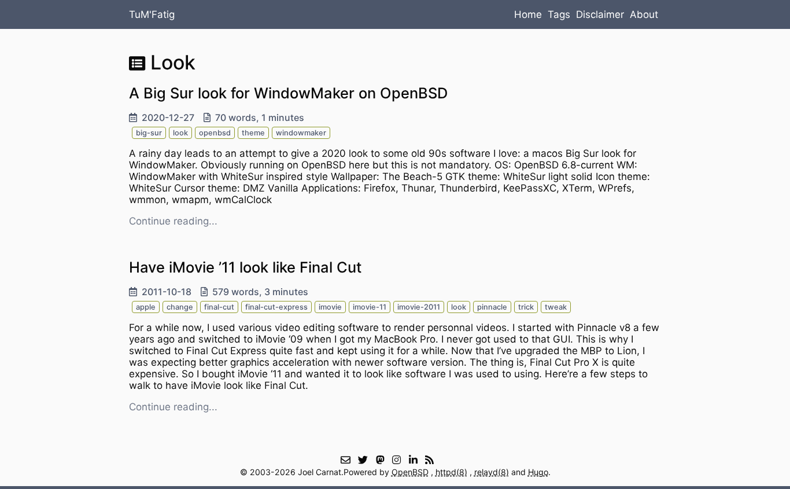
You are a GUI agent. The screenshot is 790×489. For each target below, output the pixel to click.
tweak (556, 307)
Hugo (538, 472)
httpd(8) (451, 472)
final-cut (219, 307)
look (180, 132)
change (180, 307)
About (644, 14)
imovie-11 (369, 307)
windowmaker (301, 132)
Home (528, 14)
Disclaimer (600, 14)
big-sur (149, 132)
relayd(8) (491, 472)
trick (526, 307)
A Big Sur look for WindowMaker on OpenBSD (288, 93)
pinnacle (492, 307)
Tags (559, 14)
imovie (330, 307)
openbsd (215, 132)
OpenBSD (410, 472)
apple (146, 307)
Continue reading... (173, 221)
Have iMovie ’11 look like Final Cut (245, 267)
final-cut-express (276, 307)
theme (253, 132)
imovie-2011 (418, 307)
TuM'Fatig (152, 14)
